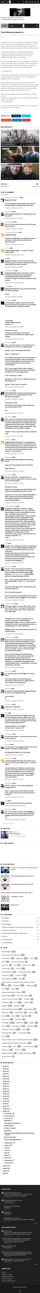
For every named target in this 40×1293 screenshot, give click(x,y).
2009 (5, 1109)
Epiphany (4, 985)
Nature (13, 1016)
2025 (5, 1069)
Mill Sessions (5, 1012)
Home (5, 26)
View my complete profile (17, 836)
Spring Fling (30, 1026)
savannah (8, 300)
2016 (4, 1091)
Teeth (24, 1029)
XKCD (4, 1272)
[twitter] (35, 2)
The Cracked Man (7, 1033)
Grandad (24, 581)
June (6, 1150)
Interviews (27, 999)
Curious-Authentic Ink (12, 1206)
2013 (4, 1099)
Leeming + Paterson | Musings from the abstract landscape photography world (18, 1252)
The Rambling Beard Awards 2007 (22, 876)
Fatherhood (29, 985)
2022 (5, 1076)
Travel (3, 1036)
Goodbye (7, 1208)
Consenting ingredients (12, 1140)
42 (12, 42)
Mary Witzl (8, 758)
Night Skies (24, 1016)
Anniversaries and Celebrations (25, 35)
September (8, 1143)
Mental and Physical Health (9, 1009)
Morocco (31, 1012)
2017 (4, 1089)
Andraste (8, 457)
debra (7, 248)
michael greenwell (11, 232)
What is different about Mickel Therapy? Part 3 (16, 893)
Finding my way (9, 1202)
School (4, 1026)
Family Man (6, 132)
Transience (7, 1247)
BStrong (8, 689)
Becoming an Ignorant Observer (14, 1255)
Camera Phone (26, 965)
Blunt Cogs (5, 965)
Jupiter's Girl (9, 604)
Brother (4, 159)
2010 (4, 1106)
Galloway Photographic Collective (11, 992)
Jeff (6, 286)
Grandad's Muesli (18, 574)
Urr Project (5, 1046)
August (7, 1145)
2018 (4, 1086)
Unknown (8, 440)
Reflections (19, 1023)
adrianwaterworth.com (12, 1218)
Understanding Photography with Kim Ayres (14, 933)
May (6, 1153)
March (6, 1158)
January (7, 1163)
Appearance (19, 958)
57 (3, 176)
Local (15, 1002)
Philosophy (18, 1019)
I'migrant (7, 1212)
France (13, 989)
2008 (5, 1111)
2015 (4, 1094)
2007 (5, 1166)
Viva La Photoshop (28, 1046)
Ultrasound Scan (10, 1137)
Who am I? (18, 1050)
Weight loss (5, 1050)
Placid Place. (8, 1213)
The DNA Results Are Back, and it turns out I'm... (18, 142)
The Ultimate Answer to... (13, 1123)
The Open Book (22, 1033)
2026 (5, 1066)
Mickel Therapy (28, 1009)
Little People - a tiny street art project (17, 1259)
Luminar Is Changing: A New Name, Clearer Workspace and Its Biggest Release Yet (18, 1233)
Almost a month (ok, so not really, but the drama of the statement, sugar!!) (18, 1195)
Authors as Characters (17, 962)
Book (15, 965)
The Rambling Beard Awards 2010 (22, 884)
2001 (4, 1173)
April (6, 1155)
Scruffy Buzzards (16, 1026)
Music (3, 1016)
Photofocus (8, 1231)
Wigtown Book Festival (25, 1053)
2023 (5, 1074)
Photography (6, 918)
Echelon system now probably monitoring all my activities (18, 982)
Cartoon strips (6, 968)
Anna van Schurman (12, 198)
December (8, 1113)
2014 (4, 1096)
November (8, 1116)
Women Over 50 (6, 1056)
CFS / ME (4, 936)
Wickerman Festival (7, 1053)
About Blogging (6, 924)
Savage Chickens (8, 1276)
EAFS (20, 979)
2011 (4, 1104)
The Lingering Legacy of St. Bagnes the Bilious (19, 1219)
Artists (31, 958)
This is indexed (7, 1279)
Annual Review (6, 958)
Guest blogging (6, 995)
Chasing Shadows (7, 942)
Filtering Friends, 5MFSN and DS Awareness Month (19, 1134)
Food (3, 989)
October (7, 1118)
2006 (5, 1168)
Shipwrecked (8, 1126)
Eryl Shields (9, 222)
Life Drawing (5, 1002)
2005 (5, 1171)
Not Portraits (5, 1019)
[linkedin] (29, 2)
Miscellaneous (19, 1012)
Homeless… (8, 1131)
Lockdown (26, 1002)
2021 (4, 1079)
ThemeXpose (23, 1287)
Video (14, 1046)
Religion (32, 1023)
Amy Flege (8, 391)
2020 (5, 1081)
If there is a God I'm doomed (10, 999)
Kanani (7, 744)
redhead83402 (10, 506)
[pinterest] (32, 2)
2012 (4, 1101)
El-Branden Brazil (10, 1246)
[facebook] (24, 2)
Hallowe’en (8, 1121)
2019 (4, 1084)
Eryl (25, 77)
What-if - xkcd (7, 1274)
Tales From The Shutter (9, 930)
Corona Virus (5, 975)
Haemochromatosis (22, 995)
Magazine (4, 1006)
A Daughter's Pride (17, 896)
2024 (5, 1071)
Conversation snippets (24, 972)
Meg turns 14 (15, 905)
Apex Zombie (9, 271)
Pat (6, 543)
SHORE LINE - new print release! (14, 1261)
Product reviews (10, 1128)
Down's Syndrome (7, 939)
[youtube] (38, 2)
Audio (3, 962)
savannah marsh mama (12, 1193)
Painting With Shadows (12, 17)
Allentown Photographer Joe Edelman (17, 1238)
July (6, 1148)
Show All (36, 1223)
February (7, 1160)
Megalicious (17, 1006)
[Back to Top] (20, 1290)
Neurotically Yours (8, 1281)
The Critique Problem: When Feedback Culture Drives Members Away (17, 1240)
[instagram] (26, 2)
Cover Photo (18, 975)
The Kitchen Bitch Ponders (13, 1200)
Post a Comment (8, 823)
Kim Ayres (8, 211)
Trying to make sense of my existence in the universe (17, 927)
